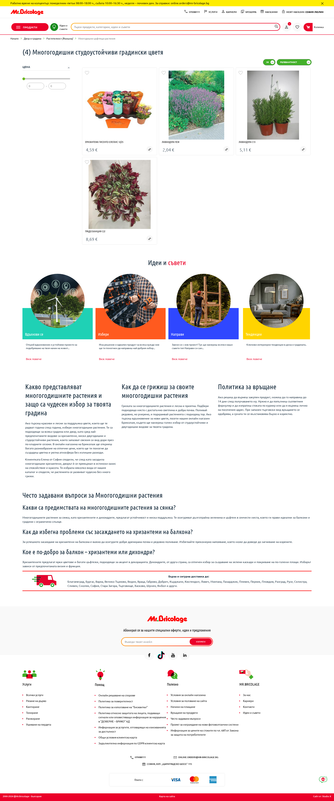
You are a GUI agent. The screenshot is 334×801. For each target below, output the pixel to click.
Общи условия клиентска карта (117, 737)
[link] (286, 27)
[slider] (23, 79)
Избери (103, 334)
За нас (247, 695)
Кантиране (32, 706)
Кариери (248, 700)
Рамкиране (33, 718)
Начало (14, 38)
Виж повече (34, 359)
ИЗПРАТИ (200, 641)
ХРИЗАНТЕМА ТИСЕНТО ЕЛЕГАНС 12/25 (104, 141)
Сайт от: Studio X (322, 796)
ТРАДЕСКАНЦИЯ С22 (95, 231)
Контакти (249, 706)
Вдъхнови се (34, 334)
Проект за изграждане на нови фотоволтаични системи (204, 724)
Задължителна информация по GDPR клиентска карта (131, 743)
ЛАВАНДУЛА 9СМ (170, 141)
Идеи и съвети (251, 712)
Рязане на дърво (36, 700)
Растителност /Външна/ (59, 38)
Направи (177, 334)
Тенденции (254, 334)
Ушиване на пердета (38, 724)
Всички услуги (34, 695)
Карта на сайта (167, 796)
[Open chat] (323, 779)
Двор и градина (32, 38)
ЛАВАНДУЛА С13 (247, 141)
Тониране (32, 712)
